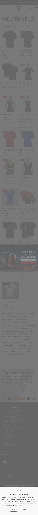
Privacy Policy (9, 505)
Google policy (18, 505)
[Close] (36, 488)
